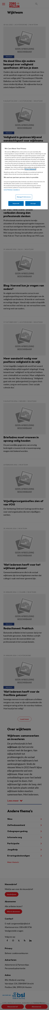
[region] (24, 176)
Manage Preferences (24, 197)
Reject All (16, 203)
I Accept (33, 203)
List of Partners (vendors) (12, 189)
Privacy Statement (30, 169)
